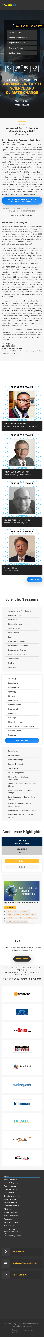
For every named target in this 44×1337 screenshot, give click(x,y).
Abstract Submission (11, 1212)
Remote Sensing (14, 755)
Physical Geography (16, 722)
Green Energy (13, 683)
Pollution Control (14, 731)
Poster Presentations (11, 1205)
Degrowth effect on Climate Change (22, 811)
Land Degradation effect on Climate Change (22, 798)
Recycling (12, 735)
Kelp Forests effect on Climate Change (20, 816)
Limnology (12, 696)
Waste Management (16, 773)
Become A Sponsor (11, 1222)
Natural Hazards (14, 705)
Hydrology (12, 692)
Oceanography (13, 709)
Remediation (13, 751)
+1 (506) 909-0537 (30, 26)
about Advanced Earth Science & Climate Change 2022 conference (22, 201)
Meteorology (13, 700)
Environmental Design (16, 641)
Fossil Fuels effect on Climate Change (20, 791)
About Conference (10, 1179)
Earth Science (13, 633)
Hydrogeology (13, 687)
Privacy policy (28, 1330)
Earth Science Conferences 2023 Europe (21, 918)
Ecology (11, 637)
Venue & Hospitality (11, 1183)
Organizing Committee (17, 32)
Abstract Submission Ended (19, 38)
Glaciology (12, 679)
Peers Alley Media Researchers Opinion (21, 914)
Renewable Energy (15, 760)
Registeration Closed (17, 43)
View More (34, 579)
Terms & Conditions (15, 1331)
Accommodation (10, 1186)
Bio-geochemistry (15, 624)
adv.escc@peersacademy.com (25, 1263)
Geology (11, 663)
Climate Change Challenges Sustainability (19, 778)
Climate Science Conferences (17, 911)
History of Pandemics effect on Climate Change (20, 805)
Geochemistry (13, 659)
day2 (22, 867)
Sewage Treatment (15, 764)
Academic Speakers (11, 1199)
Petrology (12, 718)
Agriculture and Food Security (20, 611)
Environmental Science (17, 650)
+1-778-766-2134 (20, 1275)
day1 (22, 861)
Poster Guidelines (10, 1189)
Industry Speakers (10, 1202)
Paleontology (13, 713)
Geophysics (12, 667)
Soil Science (13, 768)
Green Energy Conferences (16, 921)
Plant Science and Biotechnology (21, 726)
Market (22, 850)
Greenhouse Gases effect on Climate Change (22, 785)
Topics (22, 841)
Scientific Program (16, 48)
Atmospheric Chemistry (17, 615)
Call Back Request (16, 53)
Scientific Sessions (11, 1215)
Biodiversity (12, 620)
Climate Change (14, 628)
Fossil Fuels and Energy (17, 654)
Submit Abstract (22, 740)
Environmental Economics (18, 646)
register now (22, 959)
